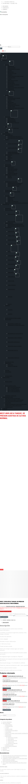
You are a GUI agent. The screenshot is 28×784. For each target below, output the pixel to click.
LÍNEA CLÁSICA (11, 235)
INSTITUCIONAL (6, 134)
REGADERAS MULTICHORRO (15, 346)
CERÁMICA (10, 96)
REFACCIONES (11, 90)
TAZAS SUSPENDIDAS (13, 201)
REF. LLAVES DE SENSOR (14, 390)
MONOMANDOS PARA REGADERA (16, 226)
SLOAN (7, 95)
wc (14, 620)
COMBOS (7, 196)
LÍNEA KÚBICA (11, 260)
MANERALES (11, 66)
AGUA (9, 156)
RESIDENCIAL (6, 204)
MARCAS (5, 60)
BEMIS (7, 132)
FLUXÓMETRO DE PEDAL (9, 702)
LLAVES (9, 79)
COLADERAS (11, 86)
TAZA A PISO (11, 172)
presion (4, 620)
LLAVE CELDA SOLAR (13, 148)
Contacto (5, 410)
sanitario (9, 620)
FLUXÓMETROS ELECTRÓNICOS (15, 138)
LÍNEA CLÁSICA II (12, 240)
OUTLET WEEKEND (7, 722)
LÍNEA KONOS (11, 289)
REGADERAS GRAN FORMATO (15, 337)
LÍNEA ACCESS (11, 231)
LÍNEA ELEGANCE (12, 244)
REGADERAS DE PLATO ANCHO (15, 333)
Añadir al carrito (4, 617)
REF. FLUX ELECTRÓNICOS (14, 387)
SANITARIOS (8, 166)
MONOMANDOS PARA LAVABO (12, 191)
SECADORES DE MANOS (13, 84)
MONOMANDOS (12, 121)
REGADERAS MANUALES (14, 342)
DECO (9, 251)
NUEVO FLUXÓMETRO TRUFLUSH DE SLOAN (16, 404)
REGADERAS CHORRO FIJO (14, 323)
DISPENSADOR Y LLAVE (13, 186)
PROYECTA (8, 117)
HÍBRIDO (10, 157)
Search (1, 715)
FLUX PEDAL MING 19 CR (8, 704)
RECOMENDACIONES (8, 397)
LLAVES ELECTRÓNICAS (13, 153)
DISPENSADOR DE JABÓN (14, 98)
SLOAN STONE (11, 106)
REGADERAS (11, 72)
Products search (4, 46)
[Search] (1, 48)
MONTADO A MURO (13, 169)
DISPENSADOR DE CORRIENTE (15, 183)
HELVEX (7, 65)
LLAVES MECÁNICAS (13, 152)
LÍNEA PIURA (11, 281)
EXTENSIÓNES (11, 83)
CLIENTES (5, 408)
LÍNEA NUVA (11, 272)
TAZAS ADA (10, 200)
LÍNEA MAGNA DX (12, 264)
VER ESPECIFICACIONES (5, 611)
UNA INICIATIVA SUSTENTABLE (12, 398)
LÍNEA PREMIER (12, 285)
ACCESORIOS (11, 82)
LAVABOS (10, 75)
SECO (9, 159)
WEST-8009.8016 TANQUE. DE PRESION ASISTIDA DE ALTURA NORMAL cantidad (12, 614)
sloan (12, 620)
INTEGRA (10, 296)
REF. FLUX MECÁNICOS (13, 388)
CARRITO (5, 9)
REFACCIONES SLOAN (10, 386)
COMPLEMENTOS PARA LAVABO (16, 76)
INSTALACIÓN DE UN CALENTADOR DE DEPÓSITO (15, 755)
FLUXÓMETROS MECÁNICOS (15, 136)
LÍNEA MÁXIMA (11, 268)
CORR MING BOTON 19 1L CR (9, 694)
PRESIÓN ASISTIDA (12, 170)
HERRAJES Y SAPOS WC (13, 128)
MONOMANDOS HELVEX (14, 69)
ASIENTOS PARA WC (12, 173)
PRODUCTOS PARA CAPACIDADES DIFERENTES (16, 203)
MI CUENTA (5, 6)
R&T (6, 127)
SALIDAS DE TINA (12, 73)
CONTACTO (6, 7)
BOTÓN (10, 176)
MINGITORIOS (8, 155)
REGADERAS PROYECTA (13, 122)
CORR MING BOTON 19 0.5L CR (10, 681)
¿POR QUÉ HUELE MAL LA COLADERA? (14, 400)
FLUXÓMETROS (11, 77)
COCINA (10, 70)
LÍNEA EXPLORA (12, 255)
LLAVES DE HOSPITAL (13, 143)
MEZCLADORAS (11, 67)
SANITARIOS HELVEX (13, 80)
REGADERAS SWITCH (13, 350)
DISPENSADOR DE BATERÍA (14, 184)
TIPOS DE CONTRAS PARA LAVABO (11, 757)
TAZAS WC (10, 198)
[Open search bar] (0, 45)
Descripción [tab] (6, 622)
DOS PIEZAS (11, 167)
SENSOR (10, 177)
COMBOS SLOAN (12, 104)
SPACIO (10, 304)
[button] (7, 688)
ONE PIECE (10, 365)
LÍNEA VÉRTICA (11, 276)
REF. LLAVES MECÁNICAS (14, 391)
